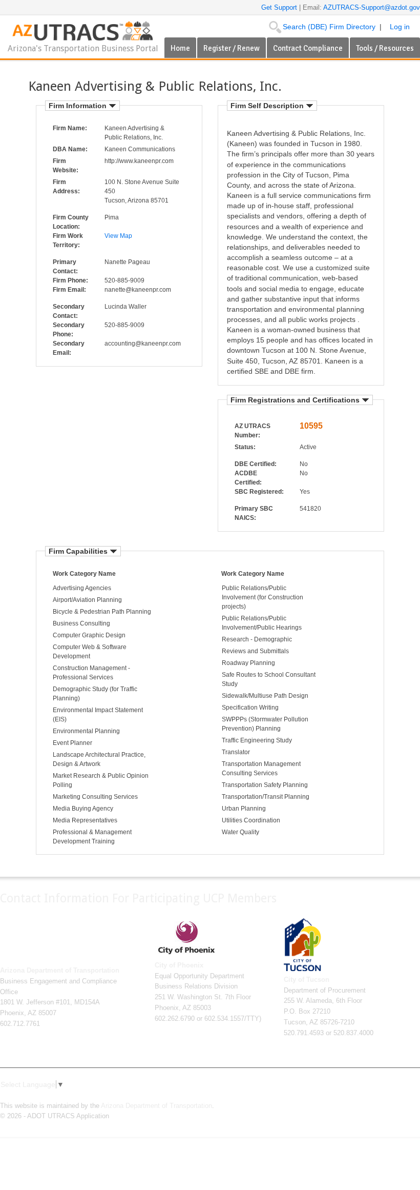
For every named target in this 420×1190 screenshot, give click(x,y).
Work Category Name (84, 573)
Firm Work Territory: (68, 240)
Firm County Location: (71, 222)
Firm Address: (66, 186)
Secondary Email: (69, 348)
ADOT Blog (414, 1097)
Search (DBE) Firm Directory (329, 27)
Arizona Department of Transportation (156, 1106)
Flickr (381, 1097)
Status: (245, 447)
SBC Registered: (259, 491)
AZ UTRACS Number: (252, 430)
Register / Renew (231, 48)
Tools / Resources (385, 48)
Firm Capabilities (79, 551)
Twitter (365, 1097)
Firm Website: (65, 165)
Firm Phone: (70, 280)
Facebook (348, 1097)
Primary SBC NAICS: (254, 513)
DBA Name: (70, 149)
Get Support (280, 7)
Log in (400, 27)
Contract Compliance (308, 48)
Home (180, 48)
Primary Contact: (65, 266)
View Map (118, 235)
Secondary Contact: (69, 311)
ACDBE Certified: (248, 478)
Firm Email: (69, 289)
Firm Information (79, 106)
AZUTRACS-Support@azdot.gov (371, 7)
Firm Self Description (268, 106)
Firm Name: (70, 128)
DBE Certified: (256, 464)
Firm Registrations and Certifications (296, 400)
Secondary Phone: (69, 329)
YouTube (397, 1097)
